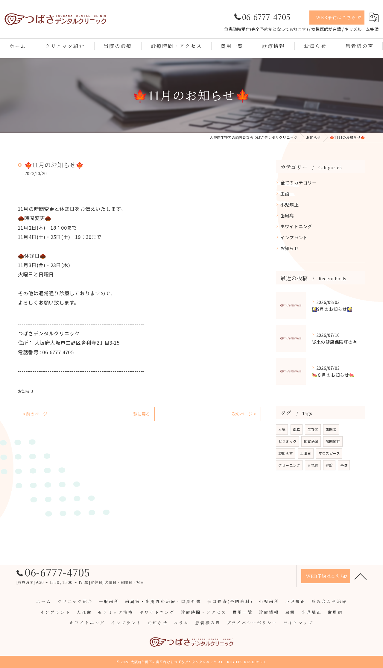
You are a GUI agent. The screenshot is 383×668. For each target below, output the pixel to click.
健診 (329, 465)
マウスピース (329, 453)
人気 (281, 429)
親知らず (285, 453)
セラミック (287, 441)
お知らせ (26, 391)
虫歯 (284, 193)
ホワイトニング (296, 226)
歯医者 (331, 429)
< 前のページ (35, 414)
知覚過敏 (311, 441)
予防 (343, 465)
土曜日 (305, 453)
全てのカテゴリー (298, 182)
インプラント (294, 237)
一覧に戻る (139, 414)
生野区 (312, 429)
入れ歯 (312, 465)
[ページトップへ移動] (361, 576)
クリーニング (289, 465)
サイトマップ (298, 622)
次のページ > (244, 414)
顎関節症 (333, 441)
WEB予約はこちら (336, 17)
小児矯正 (289, 204)
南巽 (296, 429)
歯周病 (287, 215)
